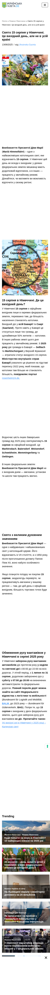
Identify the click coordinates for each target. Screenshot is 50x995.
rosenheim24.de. (11, 378)
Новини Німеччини (17, 21)
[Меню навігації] (45, 5)
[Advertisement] (25, 120)
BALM (5, 703)
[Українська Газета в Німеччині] (12, 5)
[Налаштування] (47, 746)
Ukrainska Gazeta (27, 44)
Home (4, 21)
